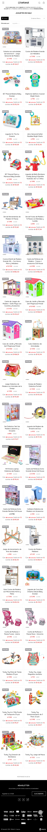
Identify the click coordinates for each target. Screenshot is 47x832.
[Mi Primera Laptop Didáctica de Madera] (12, 455)
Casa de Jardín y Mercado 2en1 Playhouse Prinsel (35, 302)
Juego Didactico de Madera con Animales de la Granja (12, 386)
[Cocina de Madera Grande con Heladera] (35, 38)
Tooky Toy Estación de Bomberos (12, 756)
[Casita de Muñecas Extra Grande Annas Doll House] (35, 455)
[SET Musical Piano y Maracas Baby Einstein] (12, 160)
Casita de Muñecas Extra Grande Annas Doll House (35, 470)
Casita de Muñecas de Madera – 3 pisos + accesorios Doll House (35, 261)
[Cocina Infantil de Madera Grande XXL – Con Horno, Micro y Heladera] (12, 245)
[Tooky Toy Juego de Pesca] (35, 741)
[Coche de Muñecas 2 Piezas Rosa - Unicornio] (35, 618)
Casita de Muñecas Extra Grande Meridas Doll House (12, 510)
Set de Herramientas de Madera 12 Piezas (12, 218)
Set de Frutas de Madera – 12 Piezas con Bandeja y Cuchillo (35, 219)
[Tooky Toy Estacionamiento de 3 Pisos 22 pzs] (35, 698)
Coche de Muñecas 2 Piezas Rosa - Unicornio (35, 633)
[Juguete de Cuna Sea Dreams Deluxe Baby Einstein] (35, 576)
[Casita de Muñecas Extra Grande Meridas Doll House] (12, 495)
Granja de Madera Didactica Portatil (35, 385)
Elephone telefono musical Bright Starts (34, 95)
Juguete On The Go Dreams (12, 135)
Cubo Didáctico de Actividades (35, 345)
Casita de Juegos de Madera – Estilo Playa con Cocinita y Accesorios (12, 303)
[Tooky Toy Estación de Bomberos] (12, 741)
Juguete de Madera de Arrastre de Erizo (35, 427)
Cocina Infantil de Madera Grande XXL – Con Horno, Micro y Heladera (12, 261)
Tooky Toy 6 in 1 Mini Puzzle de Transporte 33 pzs (12, 713)
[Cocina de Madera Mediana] (35, 535)
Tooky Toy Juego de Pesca (35, 755)
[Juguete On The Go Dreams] (12, 120)
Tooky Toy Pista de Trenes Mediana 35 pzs (12, 673)
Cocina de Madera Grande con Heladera (34, 53)
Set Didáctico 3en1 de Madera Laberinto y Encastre (12, 428)
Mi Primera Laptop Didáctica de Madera (12, 470)
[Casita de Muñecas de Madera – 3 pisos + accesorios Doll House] (35, 245)
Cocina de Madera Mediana (35, 550)
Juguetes (14, 23)
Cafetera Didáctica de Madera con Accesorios (35, 510)
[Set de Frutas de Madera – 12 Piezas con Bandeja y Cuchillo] (35, 203)
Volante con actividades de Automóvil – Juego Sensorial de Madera (12, 54)
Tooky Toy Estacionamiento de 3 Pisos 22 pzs (35, 714)
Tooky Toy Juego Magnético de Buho (35, 673)
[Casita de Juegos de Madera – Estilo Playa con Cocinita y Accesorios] (12, 288)
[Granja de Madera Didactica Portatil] (35, 370)
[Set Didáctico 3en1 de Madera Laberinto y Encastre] (12, 413)
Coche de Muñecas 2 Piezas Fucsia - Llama (12, 633)
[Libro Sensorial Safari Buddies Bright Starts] (35, 120)
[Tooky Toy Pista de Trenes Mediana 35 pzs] (12, 658)
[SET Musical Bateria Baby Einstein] (12, 80)
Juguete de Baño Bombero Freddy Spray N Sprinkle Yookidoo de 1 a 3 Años (35, 176)
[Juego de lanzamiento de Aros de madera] (12, 535)
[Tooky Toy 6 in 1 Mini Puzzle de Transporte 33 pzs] (12, 698)
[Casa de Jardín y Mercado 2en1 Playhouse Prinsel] (35, 288)
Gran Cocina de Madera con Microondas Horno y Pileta (12, 591)
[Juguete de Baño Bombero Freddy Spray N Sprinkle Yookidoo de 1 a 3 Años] (35, 160)
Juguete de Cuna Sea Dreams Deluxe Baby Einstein (35, 591)
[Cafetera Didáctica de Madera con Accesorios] (35, 495)
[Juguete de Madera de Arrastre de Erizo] (35, 413)
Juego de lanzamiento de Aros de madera (12, 550)
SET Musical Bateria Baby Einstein (12, 95)
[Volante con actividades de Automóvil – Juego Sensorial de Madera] (12, 38)
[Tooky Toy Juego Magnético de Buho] (35, 658)
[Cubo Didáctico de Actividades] (35, 330)
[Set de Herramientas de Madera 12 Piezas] (12, 203)
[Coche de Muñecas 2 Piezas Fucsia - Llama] (12, 618)
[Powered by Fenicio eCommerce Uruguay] (42, 829)
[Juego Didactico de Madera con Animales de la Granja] (12, 370)
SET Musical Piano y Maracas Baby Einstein (12, 175)
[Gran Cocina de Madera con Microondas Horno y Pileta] (12, 576)
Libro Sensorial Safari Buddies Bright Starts (35, 135)
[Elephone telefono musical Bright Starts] (35, 80)
